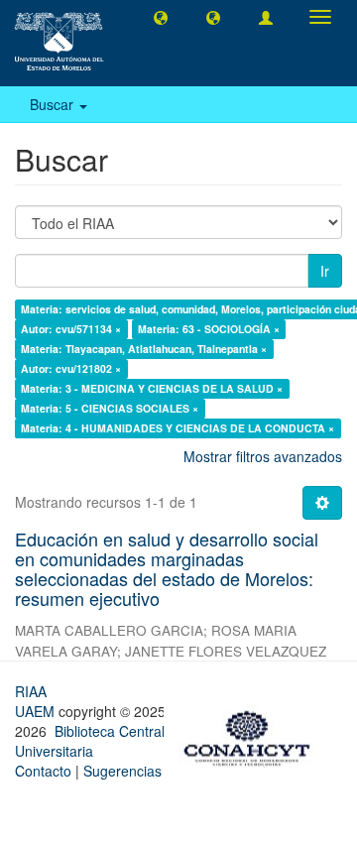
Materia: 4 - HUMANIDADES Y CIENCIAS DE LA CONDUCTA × (177, 428)
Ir (324, 271)
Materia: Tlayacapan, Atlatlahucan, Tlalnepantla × (144, 348)
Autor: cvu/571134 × (71, 328)
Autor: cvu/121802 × (71, 368)
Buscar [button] (53, 104)
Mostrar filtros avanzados (262, 456)
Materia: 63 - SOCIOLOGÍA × (209, 328)
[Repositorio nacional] (253, 735)
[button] (160, 17)
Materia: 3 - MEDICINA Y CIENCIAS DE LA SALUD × (152, 388)
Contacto (43, 771)
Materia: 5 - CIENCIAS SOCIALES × (109, 408)
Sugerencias (122, 771)
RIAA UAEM (37, 701)
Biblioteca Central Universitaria (90, 741)
